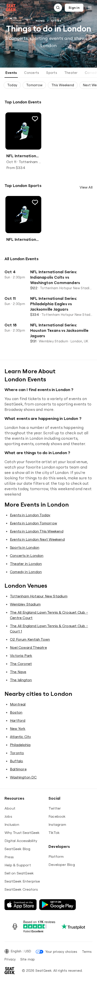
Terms (87, 951)
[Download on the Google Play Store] (57, 904)
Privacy (10, 959)
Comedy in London (26, 571)
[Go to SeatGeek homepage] (11, 8)
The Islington (21, 680)
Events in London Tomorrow (33, 523)
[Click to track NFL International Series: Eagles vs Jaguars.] (34, 118)
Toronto (17, 753)
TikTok (54, 832)
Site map (27, 959)
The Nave (18, 671)
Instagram (57, 824)
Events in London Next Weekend (37, 539)
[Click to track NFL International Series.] (34, 202)
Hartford (17, 720)
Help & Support (18, 865)
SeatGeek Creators (21, 889)
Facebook (57, 816)
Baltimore (18, 769)
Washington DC (23, 777)
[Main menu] (89, 7)
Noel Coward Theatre (28, 647)
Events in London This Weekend (36, 531)
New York (17, 728)
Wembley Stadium (25, 604)
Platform (56, 856)
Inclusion (12, 824)
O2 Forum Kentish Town (30, 639)
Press (9, 857)
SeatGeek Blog (17, 849)
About (10, 808)
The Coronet (21, 663)
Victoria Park (21, 655)
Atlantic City (20, 736)
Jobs (8, 816)
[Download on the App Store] (21, 904)
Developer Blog (61, 864)
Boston (16, 712)
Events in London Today (30, 515)
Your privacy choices (61, 951)
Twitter (54, 808)
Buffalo (16, 761)
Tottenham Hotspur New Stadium (38, 596)
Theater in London (26, 563)
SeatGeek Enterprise (22, 881)
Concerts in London (27, 555)
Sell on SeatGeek (19, 873)
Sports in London (24, 547)
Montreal (18, 704)
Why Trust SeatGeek (22, 832)
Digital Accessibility (21, 840)
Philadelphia (20, 744)
